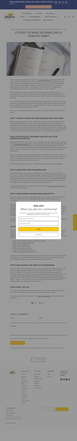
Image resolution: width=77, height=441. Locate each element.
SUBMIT (38, 229)
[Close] (59, 203)
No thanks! (38, 234)
